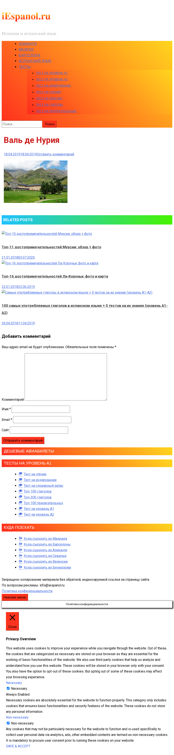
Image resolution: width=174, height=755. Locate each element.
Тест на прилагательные (56, 111)
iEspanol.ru (26, 15)
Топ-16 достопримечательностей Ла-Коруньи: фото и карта (55, 276)
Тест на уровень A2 (52, 79)
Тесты (25, 67)
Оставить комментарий (55, 154)
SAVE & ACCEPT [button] (18, 746)
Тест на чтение (48, 92)
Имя (6, 409)
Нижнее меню (14, 597)
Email (7, 420)
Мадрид (26, 49)
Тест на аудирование (53, 85)
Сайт (5, 430)
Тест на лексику (49, 98)
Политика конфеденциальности (27, 591)
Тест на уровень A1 (52, 73)
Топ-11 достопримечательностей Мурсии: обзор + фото (51, 247)
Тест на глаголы (49, 104)
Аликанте (28, 44)
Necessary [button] (14, 683)
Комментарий (13, 399)
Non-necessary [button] (17, 717)
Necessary (19, 689)
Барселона (29, 55)
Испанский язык (35, 61)
